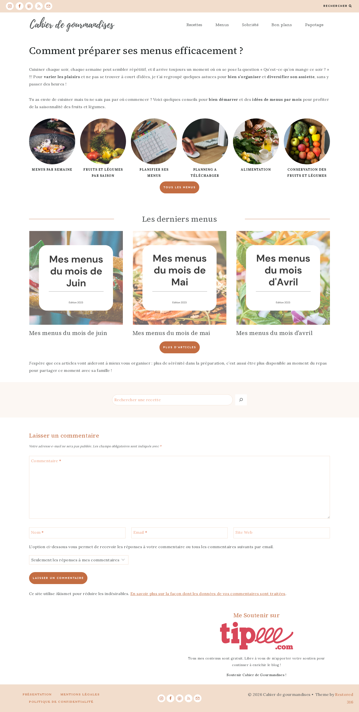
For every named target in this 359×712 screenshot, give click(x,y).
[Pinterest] (29, 6)
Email (140, 532)
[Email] (48, 6)
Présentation (37, 694)
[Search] (241, 399)
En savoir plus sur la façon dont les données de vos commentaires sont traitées (207, 593)
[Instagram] (10, 6)
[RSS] (39, 6)
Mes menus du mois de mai (171, 333)
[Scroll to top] (348, 693)
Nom (37, 532)
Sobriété (250, 24)
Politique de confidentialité (61, 701)
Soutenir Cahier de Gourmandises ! (256, 675)
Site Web (243, 532)
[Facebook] (19, 6)
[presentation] (76, 278)
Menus (222, 24)
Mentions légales (80, 694)
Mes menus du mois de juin (68, 333)
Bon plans (282, 24)
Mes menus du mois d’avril (274, 333)
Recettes (194, 24)
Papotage (314, 24)
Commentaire (46, 460)
